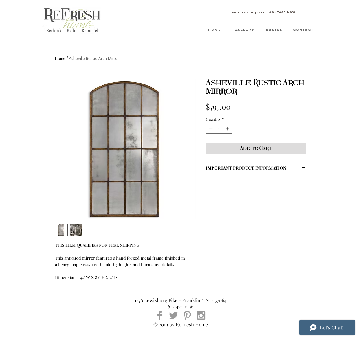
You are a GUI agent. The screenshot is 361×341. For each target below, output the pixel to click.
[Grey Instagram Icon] (201, 315)
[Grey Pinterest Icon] (187, 315)
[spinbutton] (218, 128)
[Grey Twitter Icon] (173, 315)
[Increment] (227, 128)
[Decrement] (210, 128)
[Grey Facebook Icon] (160, 315)
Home (60, 58)
